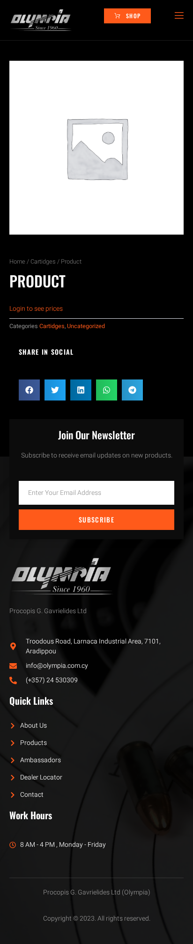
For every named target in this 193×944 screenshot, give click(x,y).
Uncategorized (86, 326)
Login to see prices (36, 309)
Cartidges (43, 261)
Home (17, 261)
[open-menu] (178, 15)
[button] (29, 389)
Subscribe (96, 519)
